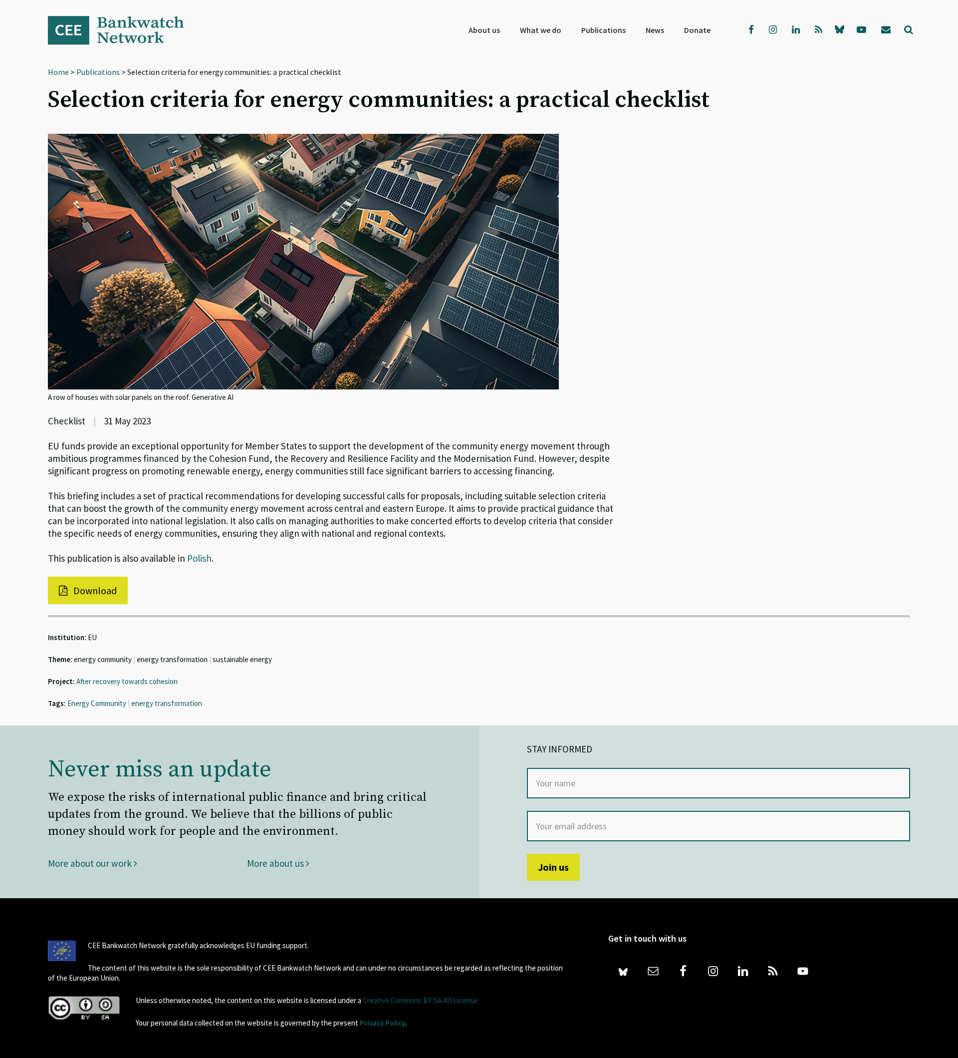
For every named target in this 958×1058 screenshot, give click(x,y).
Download (94, 590)
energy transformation (166, 703)
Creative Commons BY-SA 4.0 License (420, 1000)
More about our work (91, 863)
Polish (199, 558)
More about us (276, 863)
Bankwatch (123, 30)
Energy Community (96, 703)
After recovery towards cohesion (127, 681)
